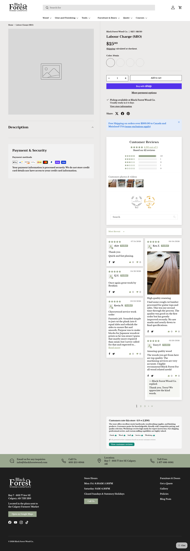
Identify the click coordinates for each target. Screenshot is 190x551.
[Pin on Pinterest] (128, 113)
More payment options (144, 92)
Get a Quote (166, 483)
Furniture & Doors (107, 18)
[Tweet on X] (117, 113)
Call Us (91, 501)
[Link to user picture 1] (163, 273)
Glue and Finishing (65, 18)
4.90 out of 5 (151, 147)
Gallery (164, 488)
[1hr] (140, 62)
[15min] (120, 62)
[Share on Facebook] (122, 113)
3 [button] (145, 406)
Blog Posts (165, 499)
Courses (140, 18)
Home (10, 25)
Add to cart (156, 78)
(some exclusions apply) (138, 126)
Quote (126, 18)
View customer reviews (122, 444)
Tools (84, 18)
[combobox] (99, 7)
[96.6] (149, 201)
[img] (114, 241)
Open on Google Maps (22, 514)
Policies (164, 494)
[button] (180, 7)
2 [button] (140, 406)
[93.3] (136, 201)
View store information (121, 106)
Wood (46, 18)
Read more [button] (114, 347)
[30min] (130, 62)
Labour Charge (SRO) (24, 25)
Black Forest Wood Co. (117, 31)
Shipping (110, 49)
